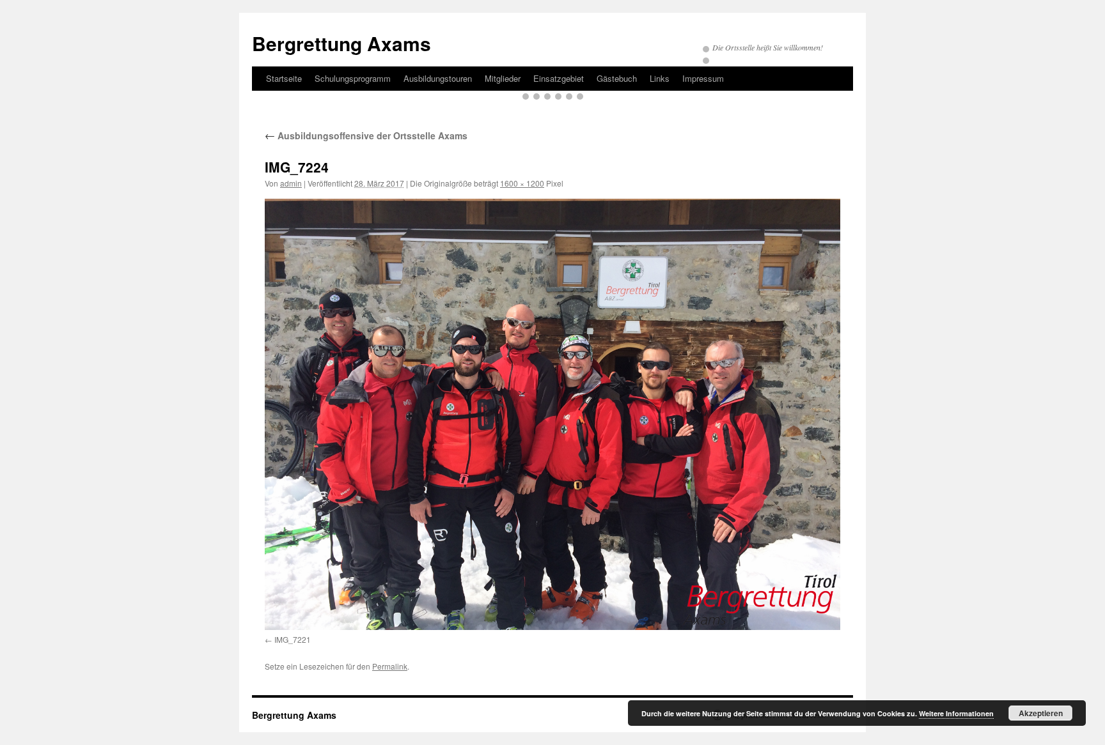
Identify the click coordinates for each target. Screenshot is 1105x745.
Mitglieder (503, 78)
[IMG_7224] (552, 414)
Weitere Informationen (956, 713)
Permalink (389, 666)
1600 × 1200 (522, 183)
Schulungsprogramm (353, 78)
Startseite (284, 78)
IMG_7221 (292, 639)
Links (660, 78)
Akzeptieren (1041, 713)
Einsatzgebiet (558, 78)
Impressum (703, 78)
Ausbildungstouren (438, 78)
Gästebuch (617, 78)
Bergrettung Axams (341, 43)
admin (291, 183)
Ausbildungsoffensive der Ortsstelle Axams (366, 135)
